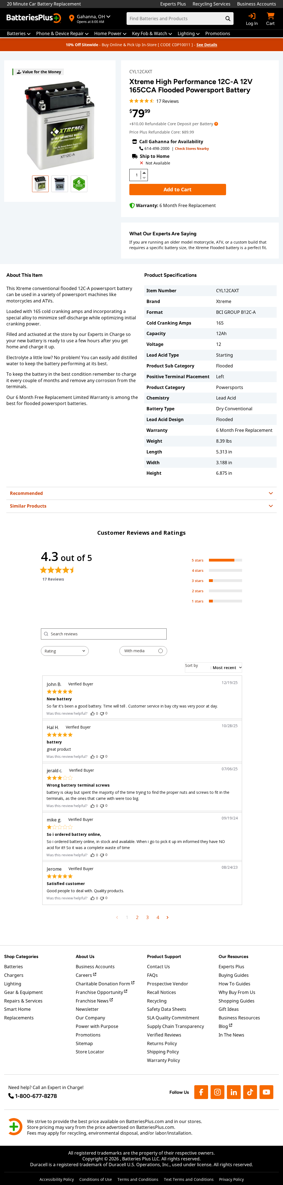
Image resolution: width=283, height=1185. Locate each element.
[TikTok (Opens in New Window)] (250, 1092)
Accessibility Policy (57, 1179)
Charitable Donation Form (103, 984)
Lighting (12, 984)
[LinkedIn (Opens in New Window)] (234, 1092)
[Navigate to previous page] (117, 917)
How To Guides (234, 984)
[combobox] (65, 651)
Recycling (157, 1001)
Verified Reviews (164, 1035)
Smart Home (17, 1009)
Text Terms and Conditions (189, 1179)
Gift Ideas (229, 1009)
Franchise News (93, 1001)
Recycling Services (211, 4)
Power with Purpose (97, 1026)
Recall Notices (161, 992)
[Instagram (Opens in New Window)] (217, 1092)
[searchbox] (108, 634)
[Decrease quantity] (144, 177)
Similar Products (28, 506)
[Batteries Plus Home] (34, 19)
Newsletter (87, 1009)
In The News (231, 1035)
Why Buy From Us (237, 992)
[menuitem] (18, 34)
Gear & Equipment (23, 992)
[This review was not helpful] (102, 713)
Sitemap (84, 1043)
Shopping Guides (237, 1001)
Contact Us (158, 967)
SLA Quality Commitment (173, 1018)
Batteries (13, 967)
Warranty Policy (163, 1060)
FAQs (152, 975)
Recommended (26, 493)
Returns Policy (162, 1043)
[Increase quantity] (144, 173)
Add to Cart (178, 189)
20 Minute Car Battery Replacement (44, 4)
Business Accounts (256, 4)
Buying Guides (234, 975)
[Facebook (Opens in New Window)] (201, 1092)
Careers (84, 975)
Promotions (88, 1035)
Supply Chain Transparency (175, 1026)
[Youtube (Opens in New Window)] (266, 1092)
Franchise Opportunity (100, 992)
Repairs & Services (23, 1001)
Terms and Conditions (137, 1179)
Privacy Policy (231, 1179)
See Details (206, 44)
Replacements (19, 1018)
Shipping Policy (163, 1052)
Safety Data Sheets (166, 1009)
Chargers (13, 975)
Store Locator (90, 1052)
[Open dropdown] (216, 123)
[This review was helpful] (93, 713)
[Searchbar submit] (228, 18)
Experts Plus (173, 4)
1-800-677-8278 (36, 1096)
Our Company (90, 1018)
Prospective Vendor (167, 984)
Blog (224, 1026)
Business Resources (239, 1018)
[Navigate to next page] (167, 917)
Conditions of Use (95, 1179)
